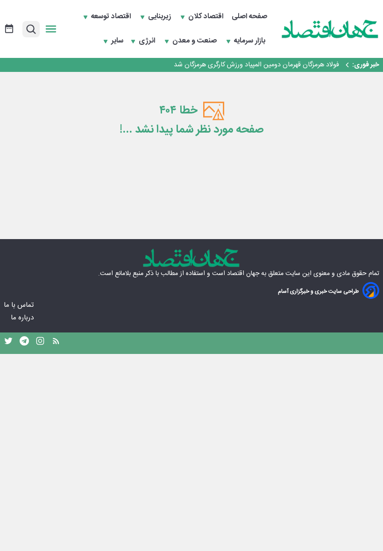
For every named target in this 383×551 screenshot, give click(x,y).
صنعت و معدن (195, 41)
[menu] (51, 29)
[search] (31, 29)
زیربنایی (160, 17)
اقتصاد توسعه (112, 17)
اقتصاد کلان (206, 17)
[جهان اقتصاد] (330, 29)
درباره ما (23, 318)
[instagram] (40, 343)
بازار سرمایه (250, 41)
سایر (117, 41)
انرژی (148, 41)
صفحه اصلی (249, 17)
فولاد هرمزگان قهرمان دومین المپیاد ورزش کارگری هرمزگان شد (256, 65)
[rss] (56, 343)
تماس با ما (19, 305)
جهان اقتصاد (243, 273)
